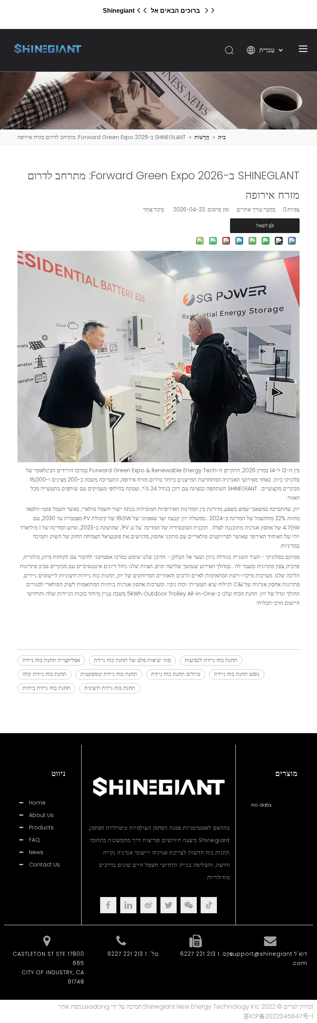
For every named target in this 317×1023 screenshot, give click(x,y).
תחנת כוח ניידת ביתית (46, 688)
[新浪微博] (148, 905)
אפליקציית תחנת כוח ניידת (51, 660)
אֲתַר (147, 209)
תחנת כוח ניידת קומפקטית (108, 674)
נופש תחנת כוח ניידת (236, 674)
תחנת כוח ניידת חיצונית (109, 688)
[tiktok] (209, 905)
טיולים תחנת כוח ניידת (175, 674)
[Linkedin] (128, 905)
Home (37, 803)
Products (41, 827)
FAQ (34, 840)
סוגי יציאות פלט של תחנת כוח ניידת (132, 660)
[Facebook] (108, 905)
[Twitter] (168, 905)
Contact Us (44, 864)
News (36, 852)
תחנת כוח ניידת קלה (44, 674)
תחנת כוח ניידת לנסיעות (211, 660)
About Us (41, 815)
